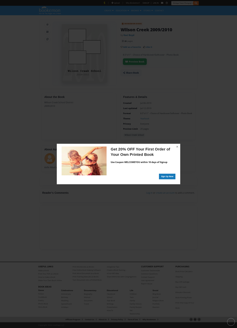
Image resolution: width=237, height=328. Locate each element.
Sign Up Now (167, 176)
